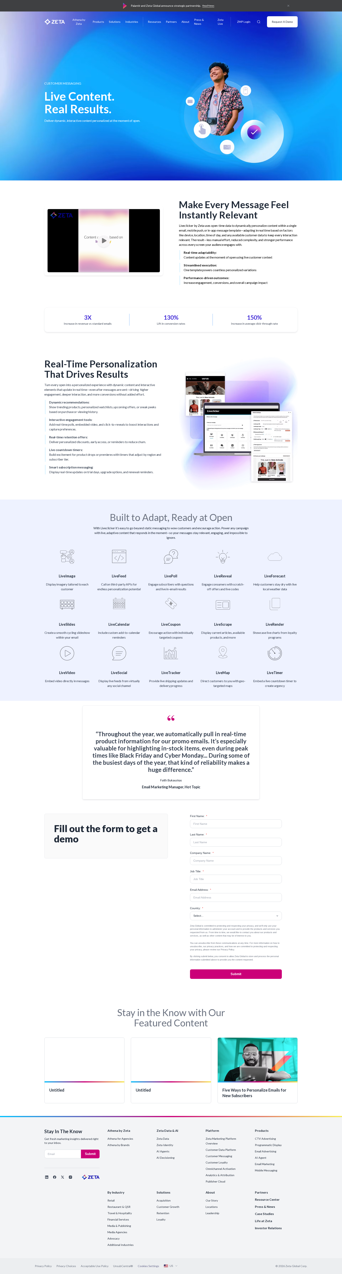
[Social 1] (46, 1177)
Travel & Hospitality (119, 1213)
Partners (171, 21)
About (185, 21)
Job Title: (197, 871)
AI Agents (163, 1151)
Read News (208, 5)
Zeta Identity (165, 1145)
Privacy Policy (227, 949)
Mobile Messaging (266, 1170)
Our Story (212, 1200)
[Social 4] (70, 1177)
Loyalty (161, 1219)
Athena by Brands (118, 1145)
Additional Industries (120, 1244)
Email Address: (200, 889)
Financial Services (118, 1219)
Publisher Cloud (215, 1181)
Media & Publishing (119, 1225)
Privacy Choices (66, 1266)
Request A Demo (282, 21)
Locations (212, 1206)
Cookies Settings (148, 1266)
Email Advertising (265, 1151)
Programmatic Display (268, 1145)
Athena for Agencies (120, 1138)
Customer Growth (168, 1206)
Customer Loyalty (217, 1162)
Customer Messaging (219, 1156)
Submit (236, 974)
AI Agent (260, 1157)
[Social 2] (54, 1177)
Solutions (115, 21)
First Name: (198, 816)
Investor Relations (268, 1228)
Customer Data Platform (221, 1149)
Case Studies (264, 1214)
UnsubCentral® (123, 1266)
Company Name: (202, 852)
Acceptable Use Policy (94, 1266)
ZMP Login (243, 21)
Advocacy (113, 1238)
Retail (111, 1200)
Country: (196, 908)
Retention (163, 1213)
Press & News (199, 21)
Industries (131, 21)
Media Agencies (117, 1232)
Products (98, 21)
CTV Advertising (265, 1138)
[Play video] (103, 241)
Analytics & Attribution (220, 1175)
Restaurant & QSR (118, 1206)
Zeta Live (220, 21)
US (171, 1265)
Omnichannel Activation (221, 1168)
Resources (154, 21)
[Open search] (258, 21)
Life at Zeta (263, 1221)
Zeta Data (163, 1138)
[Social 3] (62, 1177)
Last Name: (198, 834)
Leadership (212, 1213)
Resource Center (267, 1199)
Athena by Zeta (78, 21)
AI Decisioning (166, 1157)
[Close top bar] (288, 6)
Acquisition (164, 1200)
